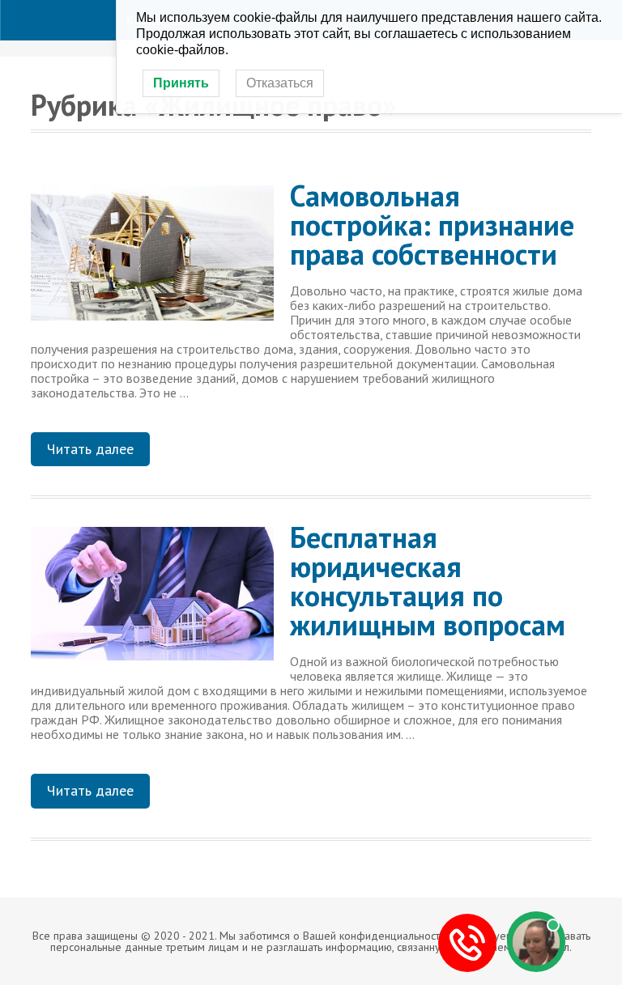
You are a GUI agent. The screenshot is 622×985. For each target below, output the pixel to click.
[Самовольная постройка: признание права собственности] (152, 259)
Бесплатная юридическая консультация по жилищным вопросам (427, 580)
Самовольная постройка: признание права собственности (432, 224)
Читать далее (90, 448)
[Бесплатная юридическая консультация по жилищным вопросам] (152, 600)
